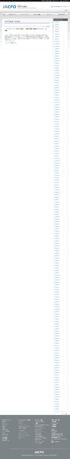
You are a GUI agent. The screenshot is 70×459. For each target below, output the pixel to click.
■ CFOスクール (5, 440)
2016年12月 (57, 304)
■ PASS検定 (4, 438)
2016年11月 (57, 306)
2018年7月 (57, 258)
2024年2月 (57, 95)
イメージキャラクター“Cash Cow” (59, 439)
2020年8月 (57, 197)
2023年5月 (57, 116)
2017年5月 (57, 292)
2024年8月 (57, 80)
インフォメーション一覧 (60, 411)
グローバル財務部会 (38, 442)
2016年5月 (57, 321)
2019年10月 (57, 221)
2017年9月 (57, 282)
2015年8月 (57, 343)
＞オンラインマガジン (40, 421)
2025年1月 (57, 68)
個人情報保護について (56, 437)
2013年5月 (57, 406)
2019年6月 (57, 231)
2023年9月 (57, 107)
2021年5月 (57, 175)
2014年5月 (57, 379)
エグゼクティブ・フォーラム (24, 435)
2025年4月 (57, 60)
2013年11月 (57, 394)
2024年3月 (57, 92)
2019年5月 (57, 233)
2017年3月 (57, 297)
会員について (4, 423)
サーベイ (20, 438)
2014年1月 (57, 389)
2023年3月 (57, 121)
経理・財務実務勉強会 (39, 436)
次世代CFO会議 (38, 433)
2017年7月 (57, 287)
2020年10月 (57, 192)
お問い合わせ (54, 430)
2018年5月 (57, 263)
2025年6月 (57, 56)
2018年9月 (57, 253)
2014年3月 (57, 384)
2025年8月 (57, 51)
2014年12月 (57, 362)
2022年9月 (57, 136)
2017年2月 (57, 299)
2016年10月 (57, 309)
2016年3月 (57, 326)
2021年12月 (57, 158)
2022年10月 (57, 134)
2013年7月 (57, 401)
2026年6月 (57, 26)
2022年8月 (57, 138)
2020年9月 (57, 194)
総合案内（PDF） (5, 434)
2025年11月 (57, 43)
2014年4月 (57, 382)
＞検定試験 (53, 421)
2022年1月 (57, 155)
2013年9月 (57, 399)
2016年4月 (57, 323)
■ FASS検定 (4, 437)
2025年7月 (57, 53)
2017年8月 (57, 284)
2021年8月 (57, 168)
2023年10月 (57, 104)
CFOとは (4, 433)
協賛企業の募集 (5, 429)
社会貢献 (3, 428)
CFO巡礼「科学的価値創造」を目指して (42, 424)
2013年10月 (57, 396)
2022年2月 (57, 153)
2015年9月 (57, 340)
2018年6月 (57, 260)
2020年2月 (57, 211)
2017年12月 (57, 275)
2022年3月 (57, 151)
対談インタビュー (22, 437)
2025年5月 (57, 58)
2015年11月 (57, 336)
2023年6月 (57, 114)
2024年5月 (57, 87)
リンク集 (53, 432)
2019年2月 (57, 241)
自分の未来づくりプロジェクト (24, 426)
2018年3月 (57, 267)
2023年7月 (57, 112)
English (53, 429)
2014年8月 (57, 372)
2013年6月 (57, 404)
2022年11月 (57, 131)
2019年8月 (57, 226)
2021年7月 (57, 170)
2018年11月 (57, 248)
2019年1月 (57, 243)
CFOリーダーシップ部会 (39, 441)
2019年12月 (57, 216)
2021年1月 (57, 185)
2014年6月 (57, 377)
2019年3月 (57, 238)
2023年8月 (57, 109)
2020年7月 (57, 199)
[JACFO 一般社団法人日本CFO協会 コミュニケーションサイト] (20, 8)
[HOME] (4, 14)
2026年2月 (57, 36)
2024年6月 (57, 85)
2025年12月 (57, 41)
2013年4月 (57, 409)
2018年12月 (57, 245)
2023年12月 (57, 99)
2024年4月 (57, 90)
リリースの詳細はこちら (11, 42)
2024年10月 (57, 75)
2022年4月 (57, 148)
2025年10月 (57, 46)
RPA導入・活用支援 (22, 428)
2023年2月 (57, 124)
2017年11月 (57, 277)
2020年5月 (57, 204)
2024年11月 (57, 73)
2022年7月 (57, 141)
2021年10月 (57, 163)
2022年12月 (57, 129)
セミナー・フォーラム (23, 432)
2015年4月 (57, 353)
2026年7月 (57, 24)
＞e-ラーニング (54, 423)
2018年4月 (57, 265)
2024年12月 (57, 70)
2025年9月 (57, 48)
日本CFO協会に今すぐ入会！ (60, 6)
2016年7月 (57, 316)
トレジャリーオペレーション (40, 428)
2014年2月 (57, 387)
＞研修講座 (53, 424)
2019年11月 (57, 219)
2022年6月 (57, 143)
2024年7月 (57, 82)
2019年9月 (57, 224)
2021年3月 (57, 180)
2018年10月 (57, 250)
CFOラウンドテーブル (39, 431)
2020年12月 (57, 187)
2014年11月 (57, 365)
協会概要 (3, 421)
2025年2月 (57, 65)
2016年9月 (57, 311)
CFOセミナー (21, 423)
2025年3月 (57, 63)
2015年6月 (57, 348)
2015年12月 (57, 333)
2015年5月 (57, 350)
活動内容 (3, 426)
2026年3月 (57, 34)
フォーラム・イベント (23, 424)
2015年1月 (57, 360)
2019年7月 (57, 228)
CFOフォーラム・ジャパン (24, 433)
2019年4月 (57, 236)
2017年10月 (57, 280)
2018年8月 (57, 255)
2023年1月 (57, 126)
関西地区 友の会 (38, 439)
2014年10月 (57, 367)
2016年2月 (57, 328)
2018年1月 (57, 272)
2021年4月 (57, 177)
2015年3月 (57, 355)
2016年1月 (57, 331)
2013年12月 (57, 392)
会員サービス (4, 424)
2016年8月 (57, 314)
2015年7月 (57, 345)
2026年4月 (57, 31)
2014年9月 (57, 370)
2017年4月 (57, 294)
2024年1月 (57, 97)
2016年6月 (57, 319)
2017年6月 (57, 289)
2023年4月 (57, 119)
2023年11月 (57, 102)
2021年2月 (57, 182)
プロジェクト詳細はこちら (11, 43)
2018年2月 (57, 270)
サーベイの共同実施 (6, 431)
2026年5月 (57, 29)
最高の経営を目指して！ (39, 426)
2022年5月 (57, 146)
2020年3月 (57, 209)
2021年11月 (57, 160)
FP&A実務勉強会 (38, 434)
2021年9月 (57, 165)
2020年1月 (57, 214)
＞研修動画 (53, 426)
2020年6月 (57, 202)
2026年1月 (57, 39)
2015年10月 (57, 338)
